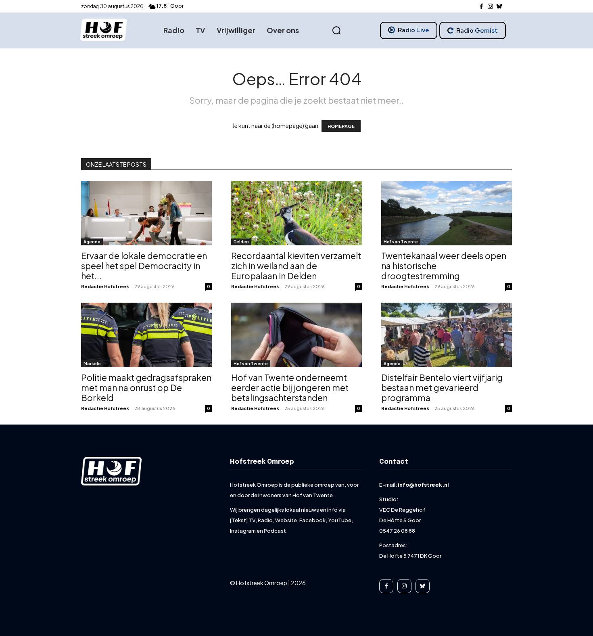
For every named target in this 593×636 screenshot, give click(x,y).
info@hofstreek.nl (423, 484)
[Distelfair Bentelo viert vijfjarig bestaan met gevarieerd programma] (446, 335)
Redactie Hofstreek (105, 286)
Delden (241, 241)
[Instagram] (490, 6)
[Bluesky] (499, 6)
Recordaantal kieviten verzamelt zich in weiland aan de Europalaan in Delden (296, 265)
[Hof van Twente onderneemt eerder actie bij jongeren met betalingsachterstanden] (296, 335)
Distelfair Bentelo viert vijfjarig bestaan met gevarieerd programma (442, 387)
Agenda (92, 241)
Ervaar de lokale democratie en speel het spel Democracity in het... (144, 265)
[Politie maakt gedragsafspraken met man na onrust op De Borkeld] (146, 335)
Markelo (92, 363)
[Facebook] (481, 6)
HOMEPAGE (341, 126)
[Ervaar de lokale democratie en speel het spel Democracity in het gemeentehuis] (146, 213)
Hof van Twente (401, 241)
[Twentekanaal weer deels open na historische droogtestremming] (446, 213)
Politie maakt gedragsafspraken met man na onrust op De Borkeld (146, 387)
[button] (336, 30)
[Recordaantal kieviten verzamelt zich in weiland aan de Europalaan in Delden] (296, 213)
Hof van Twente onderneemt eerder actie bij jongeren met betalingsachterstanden (290, 387)
